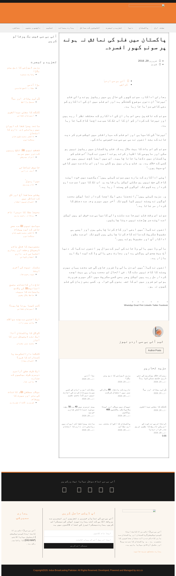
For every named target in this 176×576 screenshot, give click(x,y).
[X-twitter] (100, 489)
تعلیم (49, 28)
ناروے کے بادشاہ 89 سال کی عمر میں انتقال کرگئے (115, 391)
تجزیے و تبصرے (114, 28)
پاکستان (143, 28)
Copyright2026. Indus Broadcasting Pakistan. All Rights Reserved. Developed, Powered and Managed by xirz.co (88, 570)
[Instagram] (64, 489)
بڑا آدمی (89, 375)
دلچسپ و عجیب (33, 28)
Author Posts (154, 350)
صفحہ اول (159, 28)
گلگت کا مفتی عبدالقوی (153, 406)
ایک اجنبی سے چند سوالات (23, 319)
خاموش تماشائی (29, 167)
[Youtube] (90, 489)
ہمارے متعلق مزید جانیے (148, 551)
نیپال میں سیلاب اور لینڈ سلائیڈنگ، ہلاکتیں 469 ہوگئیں (116, 409)
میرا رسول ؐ (32, 181)
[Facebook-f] (111, 489)
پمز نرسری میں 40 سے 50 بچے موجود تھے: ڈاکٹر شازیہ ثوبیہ (79, 409)
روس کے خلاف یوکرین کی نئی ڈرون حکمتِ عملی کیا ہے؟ (151, 377)
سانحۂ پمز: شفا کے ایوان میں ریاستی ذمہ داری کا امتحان (78, 425)
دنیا (130, 28)
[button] (163, 303)
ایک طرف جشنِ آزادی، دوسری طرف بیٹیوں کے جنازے (25, 375)
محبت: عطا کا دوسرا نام (24, 212)
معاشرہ (16, 28)
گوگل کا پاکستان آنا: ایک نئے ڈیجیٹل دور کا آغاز (24, 336)
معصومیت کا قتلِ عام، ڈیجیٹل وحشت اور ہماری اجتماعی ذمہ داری (24, 250)
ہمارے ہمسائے (66, 28)
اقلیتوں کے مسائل (90, 28)
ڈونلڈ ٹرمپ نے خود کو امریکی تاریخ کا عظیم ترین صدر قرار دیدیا (150, 426)
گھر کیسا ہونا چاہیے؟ (24, 305)
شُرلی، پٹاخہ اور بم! (154, 389)
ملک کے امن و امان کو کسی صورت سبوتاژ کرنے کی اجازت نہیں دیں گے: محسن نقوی (79, 392)
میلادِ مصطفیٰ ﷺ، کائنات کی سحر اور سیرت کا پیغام (24, 395)
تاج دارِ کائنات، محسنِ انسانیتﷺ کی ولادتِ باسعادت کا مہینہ (24, 288)
